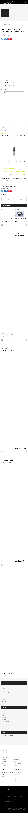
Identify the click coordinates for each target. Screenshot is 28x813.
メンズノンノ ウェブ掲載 (20, 448)
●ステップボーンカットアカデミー (9, 168)
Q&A (15, 776)
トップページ (4, 686)
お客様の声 (3, 701)
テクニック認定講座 (5, 721)
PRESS (2, 740)
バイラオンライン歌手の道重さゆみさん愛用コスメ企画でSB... (6, 220)
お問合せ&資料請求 (17, 772)
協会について (4, 699)
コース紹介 (3, 711)
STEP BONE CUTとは (5, 690)
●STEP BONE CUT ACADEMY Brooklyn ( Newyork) (13, 171)
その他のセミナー (4, 726)
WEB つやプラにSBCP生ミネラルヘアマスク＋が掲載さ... (20, 220)
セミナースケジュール (5, 713)
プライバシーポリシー (18, 780)
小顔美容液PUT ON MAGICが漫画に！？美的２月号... (7, 335)
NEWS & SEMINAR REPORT (7, 735)
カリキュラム (4, 717)
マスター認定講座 (4, 723)
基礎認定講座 (4, 719)
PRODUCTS (3, 697)
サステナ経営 (4, 688)
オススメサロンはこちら (6, 165)
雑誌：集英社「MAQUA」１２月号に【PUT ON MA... (6, 350)
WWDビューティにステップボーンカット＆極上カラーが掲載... (21, 235)
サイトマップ (16, 782)
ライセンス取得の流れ (5, 692)
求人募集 (15, 774)
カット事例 (3, 694)
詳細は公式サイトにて (6, 133)
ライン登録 (21, 174)
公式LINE (16, 778)
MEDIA (8, 35)
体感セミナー (4, 715)
